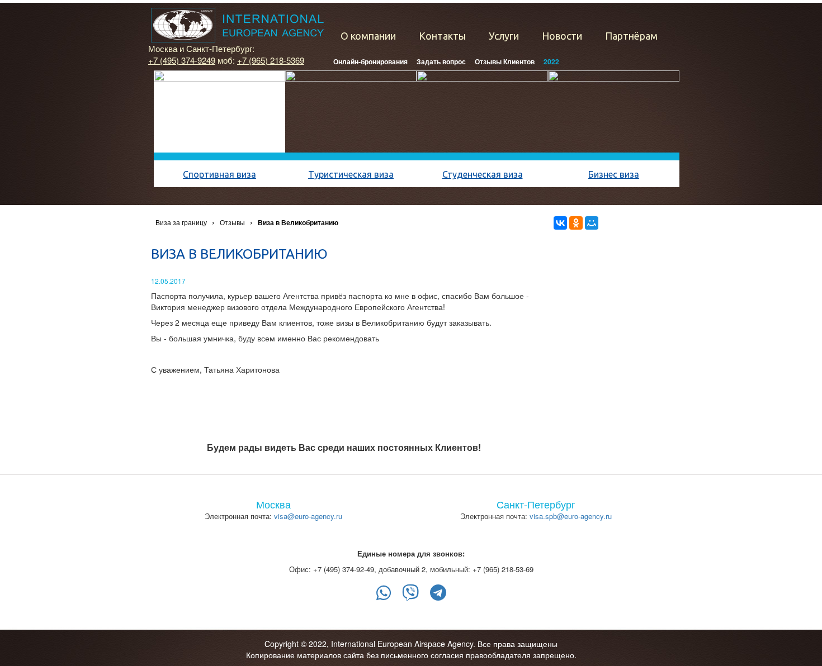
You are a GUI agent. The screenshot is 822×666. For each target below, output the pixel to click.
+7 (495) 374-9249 (181, 60)
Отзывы (232, 222)
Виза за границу (181, 222)
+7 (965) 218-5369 (270, 60)
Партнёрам (631, 35)
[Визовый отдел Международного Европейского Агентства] (237, 25)
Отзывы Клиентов (505, 61)
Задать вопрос (441, 61)
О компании (368, 35)
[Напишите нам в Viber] (410, 593)
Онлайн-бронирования (370, 61)
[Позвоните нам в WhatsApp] (383, 593)
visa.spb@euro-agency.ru (571, 516)
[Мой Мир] (591, 223)
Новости (562, 35)
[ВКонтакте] (560, 223)
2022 (551, 61)
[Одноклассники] (576, 223)
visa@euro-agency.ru (308, 516)
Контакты (442, 35)
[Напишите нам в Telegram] (438, 593)
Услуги (504, 35)
